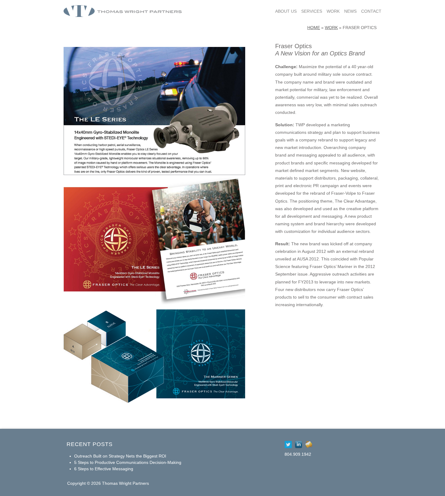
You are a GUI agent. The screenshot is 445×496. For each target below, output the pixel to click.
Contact (371, 11)
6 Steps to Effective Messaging (103, 468)
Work (333, 11)
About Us (286, 11)
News (350, 11)
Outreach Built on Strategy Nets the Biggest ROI (120, 456)
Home (313, 27)
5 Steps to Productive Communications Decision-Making (127, 462)
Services (311, 11)
